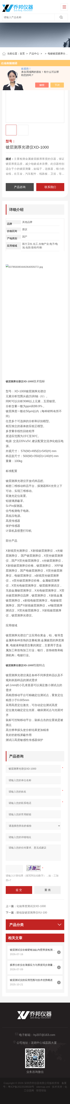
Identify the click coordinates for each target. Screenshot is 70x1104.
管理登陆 (41, 1090)
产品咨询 (19, 187)
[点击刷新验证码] (33, 868)
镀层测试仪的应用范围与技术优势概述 (31, 980)
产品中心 (34, 53)
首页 (22, 53)
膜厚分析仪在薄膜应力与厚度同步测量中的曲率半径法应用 (32, 964)
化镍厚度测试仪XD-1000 (31, 906)
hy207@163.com (44, 1034)
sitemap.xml (43, 1086)
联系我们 (50, 187)
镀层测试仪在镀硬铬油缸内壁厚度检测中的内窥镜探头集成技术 (32, 949)
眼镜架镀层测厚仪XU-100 (32, 912)
